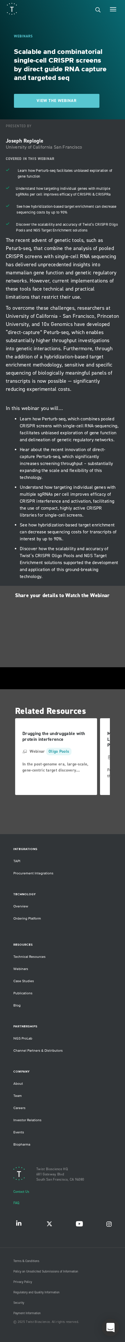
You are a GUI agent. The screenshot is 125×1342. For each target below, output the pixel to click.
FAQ (16, 1203)
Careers (19, 1108)
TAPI (16, 861)
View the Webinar (57, 100)
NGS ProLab (22, 1038)
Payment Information (27, 1313)
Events (18, 1132)
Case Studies (23, 981)
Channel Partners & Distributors (38, 1051)
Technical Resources (29, 957)
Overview (20, 906)
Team (17, 1096)
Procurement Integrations (33, 873)
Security (18, 1303)
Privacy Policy (22, 1282)
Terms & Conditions (26, 1261)
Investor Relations (27, 1120)
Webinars (20, 969)
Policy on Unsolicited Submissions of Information (45, 1272)
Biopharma (21, 1144)
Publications (23, 993)
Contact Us (21, 1192)
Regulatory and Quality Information (36, 1292)
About (18, 1084)
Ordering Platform (27, 918)
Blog (17, 1005)
